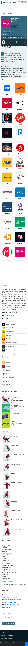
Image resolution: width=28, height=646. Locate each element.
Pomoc (3, 633)
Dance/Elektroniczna (16, 37)
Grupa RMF (12, 315)
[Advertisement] (14, 8)
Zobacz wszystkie (7, 581)
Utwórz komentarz (8, 623)
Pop (8, 37)
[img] (25, 2)
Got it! (26, 643)
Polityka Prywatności (7, 638)
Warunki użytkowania (7, 635)
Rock (4, 37)
